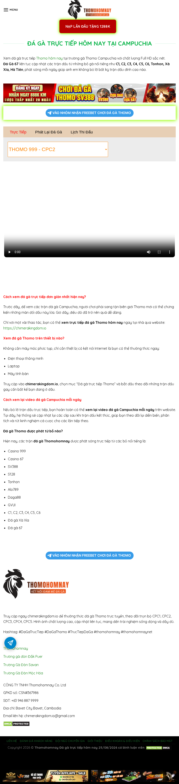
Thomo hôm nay (49, 58)
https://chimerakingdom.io (24, 328)
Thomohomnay (15, 648)
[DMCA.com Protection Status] (16, 723)
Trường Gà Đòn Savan (21, 665)
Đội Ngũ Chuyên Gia (70, 741)
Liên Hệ (12, 741)
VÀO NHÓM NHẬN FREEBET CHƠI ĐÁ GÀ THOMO (91, 113)
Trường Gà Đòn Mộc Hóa (23, 673)
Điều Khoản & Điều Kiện (122, 741)
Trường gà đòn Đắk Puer (23, 656)
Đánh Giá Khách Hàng (36, 741)
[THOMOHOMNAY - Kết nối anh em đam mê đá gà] (89, 10)
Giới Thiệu (95, 741)
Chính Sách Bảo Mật (157, 741)
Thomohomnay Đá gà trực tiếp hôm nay (66, 748)
